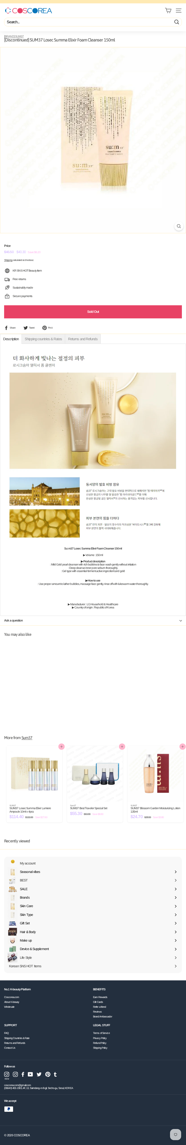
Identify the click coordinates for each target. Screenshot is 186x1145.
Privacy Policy (100, 1038)
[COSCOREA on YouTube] (30, 1074)
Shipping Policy (100, 1047)
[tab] (11, 339)
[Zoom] (178, 226)
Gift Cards (98, 1001)
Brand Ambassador (102, 1016)
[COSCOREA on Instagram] (15, 1074)
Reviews (97, 1011)
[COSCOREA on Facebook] (22, 1074)
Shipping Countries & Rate (17, 1038)
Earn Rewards (100, 997)
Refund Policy (99, 1042)
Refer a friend (99, 1006)
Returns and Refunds (14, 1042)
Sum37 (27, 737)
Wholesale (9, 1006)
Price (7, 246)
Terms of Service (101, 1033)
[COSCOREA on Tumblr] (55, 1074)
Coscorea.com (11, 997)
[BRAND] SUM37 (14, 36)
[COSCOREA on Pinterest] (47, 1074)
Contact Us (9, 1047)
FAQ (6, 1033)
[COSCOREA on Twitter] (39, 1074)
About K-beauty (11, 1001)
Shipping (8, 260)
